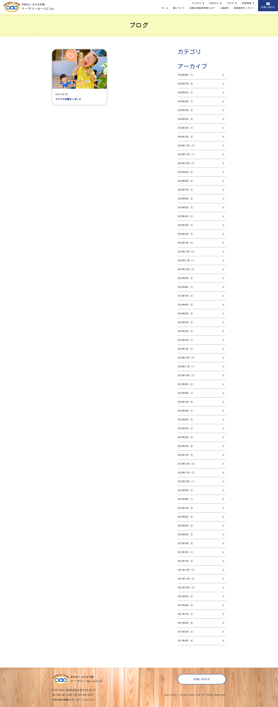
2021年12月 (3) (186, 570)
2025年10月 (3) (186, 163)
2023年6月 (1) (186, 411)
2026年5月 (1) (186, 101)
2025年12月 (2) (186, 145)
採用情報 (246, 3)
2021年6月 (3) (186, 623)
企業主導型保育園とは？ (202, 8)
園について (179, 8)
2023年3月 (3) (186, 437)
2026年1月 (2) (186, 137)
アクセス (196, 3)
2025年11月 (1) (186, 154)
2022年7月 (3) (186, 508)
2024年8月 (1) (186, 287)
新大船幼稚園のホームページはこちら (75, 700)
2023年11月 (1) (186, 366)
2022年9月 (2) (186, 490)
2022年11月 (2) (186, 473)
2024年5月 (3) (186, 313)
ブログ (230, 3)
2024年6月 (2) (186, 305)
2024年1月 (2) (186, 349)
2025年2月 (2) (186, 234)
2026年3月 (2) (186, 119)
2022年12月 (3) (186, 464)
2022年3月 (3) (186, 543)
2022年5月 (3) (186, 526)
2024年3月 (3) (186, 331)
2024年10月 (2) (186, 269)
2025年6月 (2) (186, 199)
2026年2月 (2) (186, 128)
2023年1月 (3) (186, 455)
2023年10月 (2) (186, 375)
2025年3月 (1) (186, 225)
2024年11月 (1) (186, 260)
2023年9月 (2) (186, 384)
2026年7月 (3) (186, 84)
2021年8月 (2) (186, 605)
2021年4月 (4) (186, 640)
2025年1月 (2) (186, 243)
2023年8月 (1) (186, 393)
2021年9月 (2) (186, 596)
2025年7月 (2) (186, 190)
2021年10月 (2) (186, 587)
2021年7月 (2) (186, 614)
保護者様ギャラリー (244, 8)
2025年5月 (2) (186, 207)
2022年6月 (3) (186, 517)
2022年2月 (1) (186, 552)
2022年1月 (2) (186, 561)
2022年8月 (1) (186, 499)
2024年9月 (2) (186, 278)
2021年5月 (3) (186, 632)
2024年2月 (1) (186, 340)
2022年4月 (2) (186, 534)
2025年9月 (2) (186, 172)
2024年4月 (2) (186, 322)
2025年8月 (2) (186, 181)
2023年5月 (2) (186, 420)
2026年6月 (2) (186, 92)
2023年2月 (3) (186, 446)
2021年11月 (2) (186, 579)
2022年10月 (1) (186, 481)
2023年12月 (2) (186, 358)
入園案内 (224, 8)
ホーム (164, 8)
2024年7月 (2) (186, 296)
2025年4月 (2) (186, 216)
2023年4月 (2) (186, 428)
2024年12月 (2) (186, 252)
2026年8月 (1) (186, 75)
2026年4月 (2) (186, 110)
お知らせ (214, 3)
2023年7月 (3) (186, 402)
